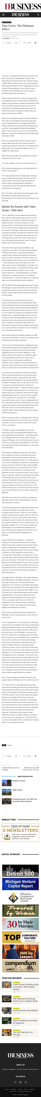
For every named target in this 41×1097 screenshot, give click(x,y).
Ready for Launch (18, 781)
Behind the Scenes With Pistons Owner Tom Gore (31, 769)
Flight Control (17, 790)
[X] (26, 1082)
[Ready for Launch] (6, 783)
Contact (26, 1089)
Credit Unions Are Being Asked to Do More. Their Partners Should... (26, 986)
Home (3, 19)
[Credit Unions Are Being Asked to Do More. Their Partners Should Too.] (6, 984)
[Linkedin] (20, 1082)
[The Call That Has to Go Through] (6, 1032)
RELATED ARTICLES (9, 776)
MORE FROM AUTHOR (25, 776)
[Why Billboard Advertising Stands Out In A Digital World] (6, 999)
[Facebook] (15, 1082)
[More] (35, 43)
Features (9, 745)
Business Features (12, 19)
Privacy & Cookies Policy (25, 1091)
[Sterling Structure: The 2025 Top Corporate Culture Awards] (6, 801)
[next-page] (6, 808)
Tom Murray (7, 38)
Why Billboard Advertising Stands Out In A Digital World (25, 1000)
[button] (3, 14)
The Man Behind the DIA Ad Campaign (10, 769)
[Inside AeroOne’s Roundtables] (6, 1010)
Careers (20, 1089)
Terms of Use (13, 1091)
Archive (7, 1089)
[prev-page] (3, 808)
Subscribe (13, 1089)
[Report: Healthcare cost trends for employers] (6, 1020)
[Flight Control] (6, 792)
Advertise (32, 1089)
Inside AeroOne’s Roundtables (25, 1010)
